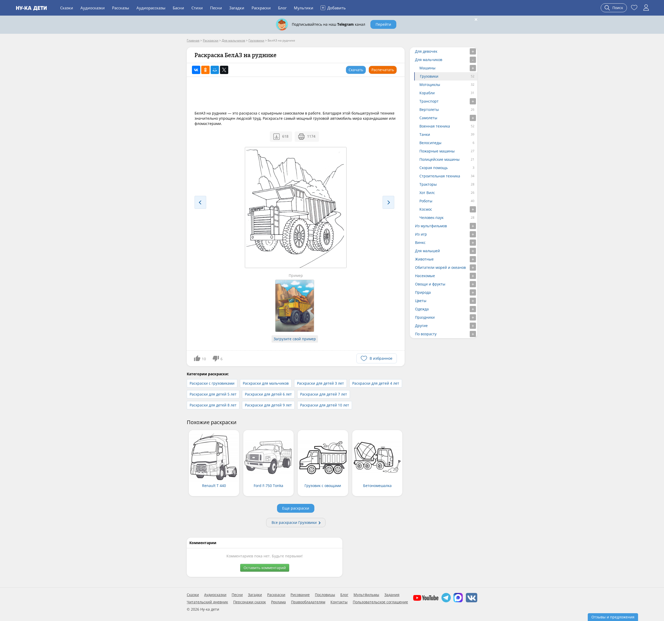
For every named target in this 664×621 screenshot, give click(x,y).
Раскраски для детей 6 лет (268, 394)
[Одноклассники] (205, 70)
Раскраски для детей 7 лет (323, 394)
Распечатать (382, 69)
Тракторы (428, 184)
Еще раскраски (295, 508)
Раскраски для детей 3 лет (320, 383)
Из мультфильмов (431, 225)
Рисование (300, 595)
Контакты (339, 602)
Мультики (303, 7)
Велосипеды (430, 142)
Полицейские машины (439, 159)
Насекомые (425, 275)
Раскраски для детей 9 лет (268, 405)
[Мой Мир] (215, 70)
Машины (427, 67)
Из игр (421, 234)
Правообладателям (308, 602)
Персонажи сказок (249, 602)
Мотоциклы (429, 84)
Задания (391, 595)
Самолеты (428, 117)
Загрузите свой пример (295, 338)
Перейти (383, 24)
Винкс (420, 242)
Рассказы (120, 7)
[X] (224, 70)
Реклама (278, 602)
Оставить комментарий (265, 567)
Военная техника (434, 126)
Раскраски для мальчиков (266, 383)
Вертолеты (429, 109)
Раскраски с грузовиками (212, 383)
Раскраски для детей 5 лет (213, 394)
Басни (178, 7)
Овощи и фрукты (430, 284)
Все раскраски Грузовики (294, 522)
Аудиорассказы (150, 7)
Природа (423, 292)
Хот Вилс (427, 192)
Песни (216, 7)
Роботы (425, 200)
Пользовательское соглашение (380, 602)
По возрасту (426, 333)
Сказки (66, 7)
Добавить (334, 7)
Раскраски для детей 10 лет (324, 405)
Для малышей (427, 250)
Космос (425, 209)
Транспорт (429, 101)
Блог (282, 7)
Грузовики (429, 76)
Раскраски (261, 7)
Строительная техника (439, 175)
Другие (421, 325)
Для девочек (426, 51)
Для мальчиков (428, 59)
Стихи (197, 7)
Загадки (236, 7)
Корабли (427, 92)
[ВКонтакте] (196, 70)
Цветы (420, 300)
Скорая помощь (433, 167)
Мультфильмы (366, 595)
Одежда (422, 308)
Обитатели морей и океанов (440, 267)
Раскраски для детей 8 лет (213, 405)
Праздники (425, 317)
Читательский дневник (207, 602)
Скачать (356, 69)
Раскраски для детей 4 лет (375, 383)
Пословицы (325, 595)
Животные (424, 259)
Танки (424, 134)
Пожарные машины (437, 151)
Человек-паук (431, 217)
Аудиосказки (92, 7)
